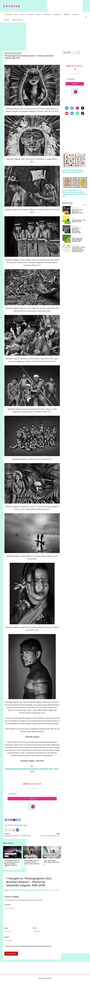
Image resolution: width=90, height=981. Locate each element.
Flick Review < (75, 217)
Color (6, 856)
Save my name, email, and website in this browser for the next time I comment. (29, 946)
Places (6, 20)
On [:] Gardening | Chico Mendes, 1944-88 (79, 211)
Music (38, 14)
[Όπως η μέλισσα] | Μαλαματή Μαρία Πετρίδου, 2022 (77, 230)
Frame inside (75, 235)
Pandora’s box (17, 20)
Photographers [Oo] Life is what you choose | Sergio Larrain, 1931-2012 (31, 862)
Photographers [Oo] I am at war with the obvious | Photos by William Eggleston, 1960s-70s (12, 863)
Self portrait (52, 856)
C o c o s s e (11, 6)
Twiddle (66, 14)
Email (34, 928)
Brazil (6, 53)
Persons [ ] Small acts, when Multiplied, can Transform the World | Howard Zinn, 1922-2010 (78, 249)
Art (16, 14)
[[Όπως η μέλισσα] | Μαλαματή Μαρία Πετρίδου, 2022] (66, 229)
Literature (8, 14)
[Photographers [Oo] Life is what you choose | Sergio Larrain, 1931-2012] (32, 852)
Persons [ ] (74, 245)
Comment (7, 904)
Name (6, 928)
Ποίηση (74, 227)
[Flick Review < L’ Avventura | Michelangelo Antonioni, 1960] (66, 220)
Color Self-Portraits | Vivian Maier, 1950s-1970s (51, 861)
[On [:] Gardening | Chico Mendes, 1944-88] (66, 210)
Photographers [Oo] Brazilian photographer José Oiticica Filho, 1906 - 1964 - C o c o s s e (34, 890)
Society (74, 14)
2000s (9, 825)
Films (22, 14)
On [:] (73, 208)
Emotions (47, 14)
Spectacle (57, 14)
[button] (86, 17)
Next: (50, 834)
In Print (30, 14)
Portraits (14, 825)
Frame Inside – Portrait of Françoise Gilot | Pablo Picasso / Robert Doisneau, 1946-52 (78, 240)
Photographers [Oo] (15, 53)
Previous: (17, 834)
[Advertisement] (45, 35)
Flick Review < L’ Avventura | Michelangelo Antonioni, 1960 (76, 221)
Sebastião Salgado (22, 825)
